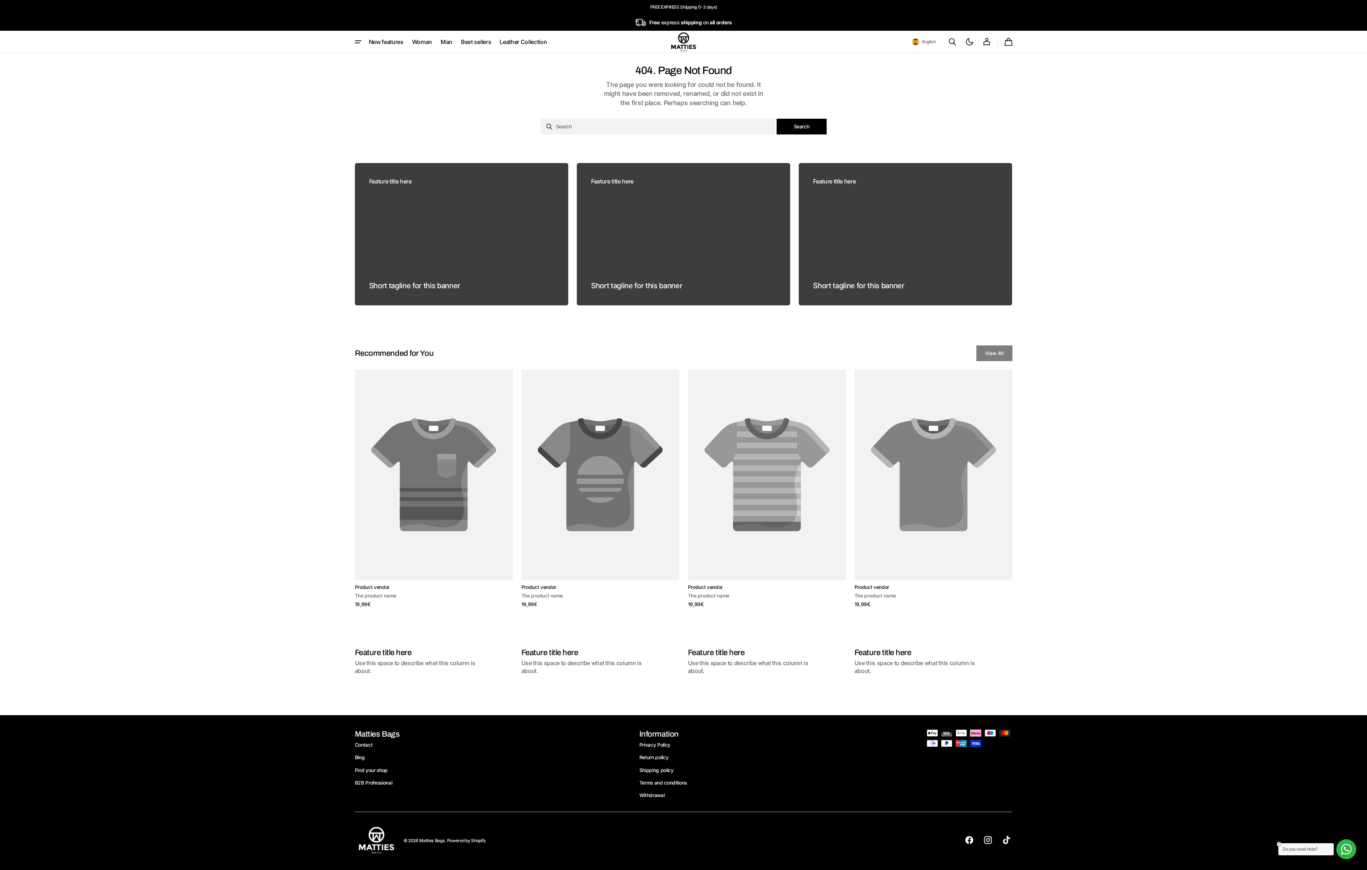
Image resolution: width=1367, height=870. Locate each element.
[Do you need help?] (1346, 849)
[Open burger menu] (358, 42)
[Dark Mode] (969, 42)
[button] (924, 42)
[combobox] (658, 126)
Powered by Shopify (466, 840)
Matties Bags (432, 840)
